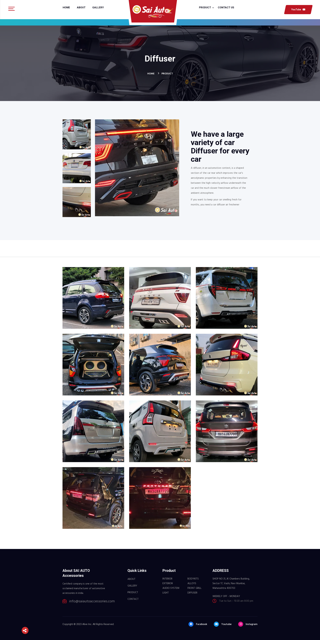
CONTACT (133, 599)
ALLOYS (192, 583)
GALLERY (132, 586)
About (81, 7)
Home (66, 7)
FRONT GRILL (195, 588)
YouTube (296, 9)
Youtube (226, 624)
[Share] (25, 630)
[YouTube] (25, 618)
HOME (150, 74)
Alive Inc (87, 624)
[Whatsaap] (25, 598)
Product (205, 7)
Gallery (98, 7)
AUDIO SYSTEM (170, 588)
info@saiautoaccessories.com (92, 601)
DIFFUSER (192, 593)
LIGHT (165, 593)
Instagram (252, 624)
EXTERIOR (167, 583)
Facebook (201, 624)
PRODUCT (167, 74)
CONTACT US (226, 7)
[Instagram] (25, 608)
